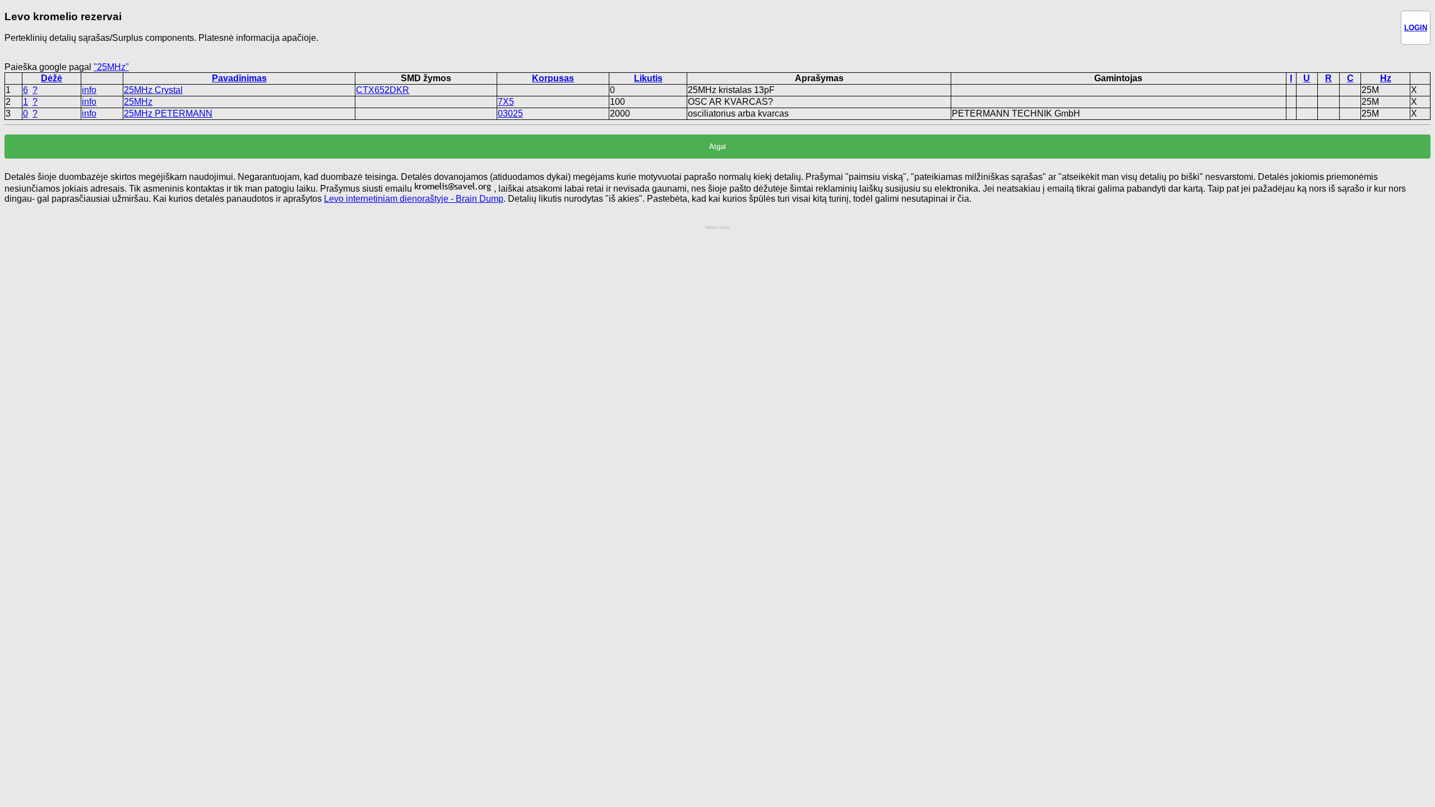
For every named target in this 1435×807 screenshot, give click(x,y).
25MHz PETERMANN (168, 113)
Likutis (648, 78)
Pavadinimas (239, 78)
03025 (510, 113)
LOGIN (1415, 28)
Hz (1385, 78)
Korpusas (553, 78)
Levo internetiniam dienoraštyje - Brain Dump (413, 198)
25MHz (138, 101)
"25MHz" (111, 67)
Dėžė (51, 78)
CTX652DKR (382, 90)
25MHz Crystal (153, 90)
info (89, 90)
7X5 (506, 101)
